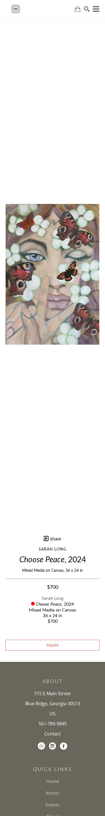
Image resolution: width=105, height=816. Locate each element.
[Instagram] (52, 746)
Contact (52, 734)
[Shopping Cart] (77, 9)
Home (52, 781)
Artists (52, 793)
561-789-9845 (53, 724)
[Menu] (96, 9)
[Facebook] (63, 746)
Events (53, 805)
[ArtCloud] (41, 746)
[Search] (87, 9)
